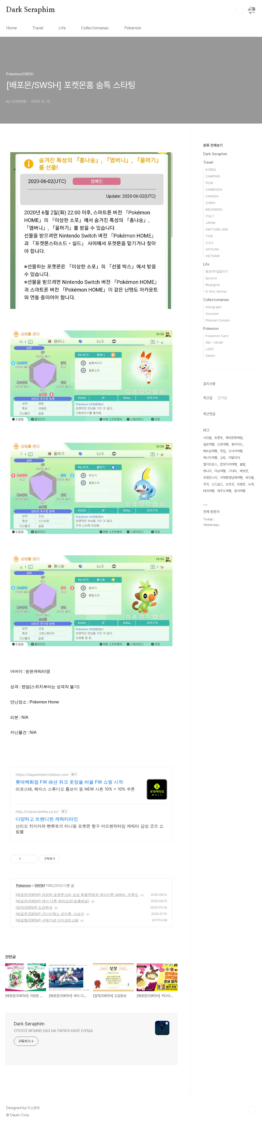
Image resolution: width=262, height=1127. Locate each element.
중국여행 (239, 491)
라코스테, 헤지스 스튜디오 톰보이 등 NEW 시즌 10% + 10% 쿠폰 (75, 789)
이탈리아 (234, 458)
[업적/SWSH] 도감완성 (34, 907)
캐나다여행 (210, 458)
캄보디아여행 (228, 464)
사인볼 (207, 438)
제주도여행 (224, 491)
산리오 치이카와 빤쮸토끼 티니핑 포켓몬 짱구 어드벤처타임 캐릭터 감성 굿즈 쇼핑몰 (89, 828)
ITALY (209, 216)
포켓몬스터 (210, 477)
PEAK (209, 183)
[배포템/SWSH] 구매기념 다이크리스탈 (47, 920)
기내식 (232, 471)
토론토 (218, 438)
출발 (242, 464)
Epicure (211, 278)
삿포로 (230, 484)
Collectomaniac (95, 28)
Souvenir (212, 314)
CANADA (212, 196)
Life (62, 28)
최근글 (207, 398)
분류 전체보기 (213, 145)
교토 (223, 458)
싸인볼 (249, 477)
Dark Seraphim (30, 10)
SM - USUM (214, 342)
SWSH (40, 885)
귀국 (206, 484)
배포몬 (244, 471)
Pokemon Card (216, 336)
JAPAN (210, 223)
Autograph (213, 307)
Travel (37, 28)
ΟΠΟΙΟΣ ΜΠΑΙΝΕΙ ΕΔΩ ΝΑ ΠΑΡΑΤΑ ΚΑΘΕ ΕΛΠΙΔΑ (53, 1031)
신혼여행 (222, 444)
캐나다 (207, 471)
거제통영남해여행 (231, 477)
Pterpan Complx (217, 320)
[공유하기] (25, 859)
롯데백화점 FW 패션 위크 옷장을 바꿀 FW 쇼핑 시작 (69, 782)
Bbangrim (212, 285)
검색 (240, 10)
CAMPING (212, 176)
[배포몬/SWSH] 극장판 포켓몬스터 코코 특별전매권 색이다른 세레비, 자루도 (77, 894)
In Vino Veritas (216, 291)
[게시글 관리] (32, 859)
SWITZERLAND (216, 229)
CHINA (210, 203)
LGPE (209, 349)
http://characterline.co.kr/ (37, 811)
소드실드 (217, 484)
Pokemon (132, 28)
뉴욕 (251, 484)
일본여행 (208, 444)
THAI (209, 236)
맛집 (223, 451)
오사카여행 (235, 451)
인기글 (222, 398)
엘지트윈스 (210, 464)
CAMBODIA (213, 189)
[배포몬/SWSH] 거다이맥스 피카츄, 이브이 (50, 914)
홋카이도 (237, 444)
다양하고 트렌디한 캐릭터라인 (47, 819)
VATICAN (212, 249)
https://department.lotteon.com (42, 774)
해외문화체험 (234, 438)
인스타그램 (207, 543)
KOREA (210, 170)
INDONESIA (213, 209)
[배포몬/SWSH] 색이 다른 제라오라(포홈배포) (52, 901)
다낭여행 (220, 471)
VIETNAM (212, 256)
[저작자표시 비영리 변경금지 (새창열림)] (66, 859)
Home (11, 28)
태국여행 (208, 491)
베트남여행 (210, 451)
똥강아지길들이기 (216, 271)
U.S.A (209, 243)
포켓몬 (241, 484)
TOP (252, 1110)
